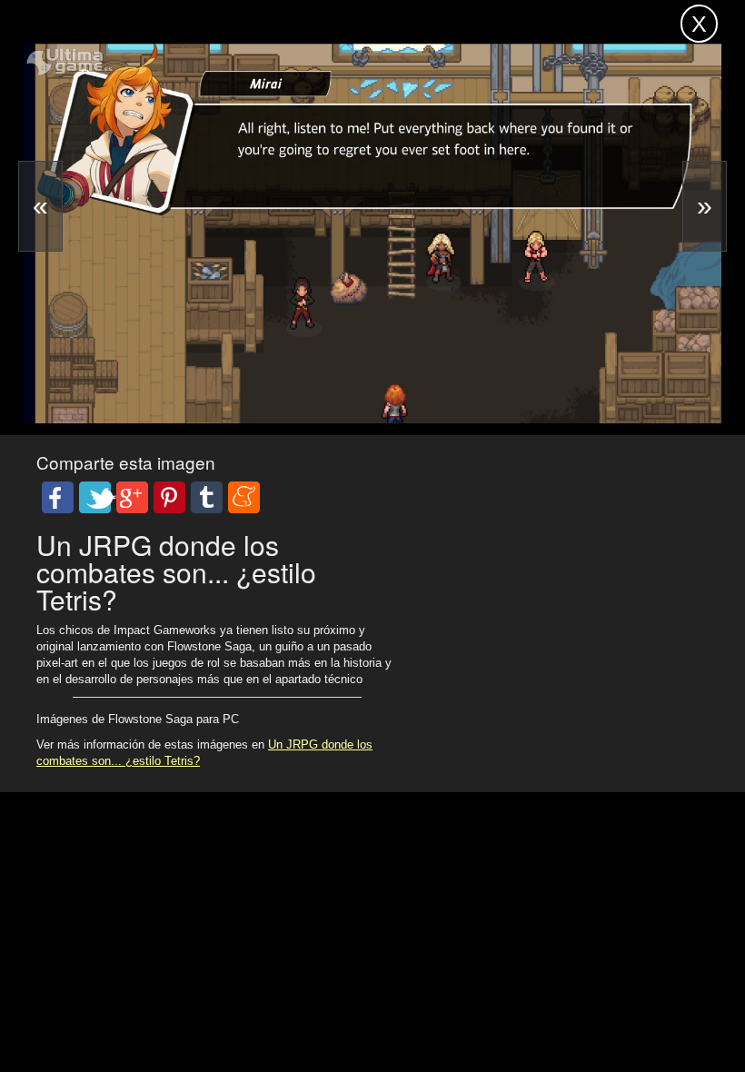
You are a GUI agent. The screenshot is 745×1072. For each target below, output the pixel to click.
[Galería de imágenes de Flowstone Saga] (146, 375)
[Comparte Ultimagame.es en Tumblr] (207, 497)
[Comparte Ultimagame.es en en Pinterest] (169, 497)
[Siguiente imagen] (704, 206)
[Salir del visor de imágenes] (699, 24)
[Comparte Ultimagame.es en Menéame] (244, 497)
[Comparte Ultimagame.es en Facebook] (58, 497)
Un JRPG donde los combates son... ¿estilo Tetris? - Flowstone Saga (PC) (238, 32)
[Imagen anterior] (40, 206)
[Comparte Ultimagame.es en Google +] (132, 497)
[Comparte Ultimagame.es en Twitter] (95, 497)
